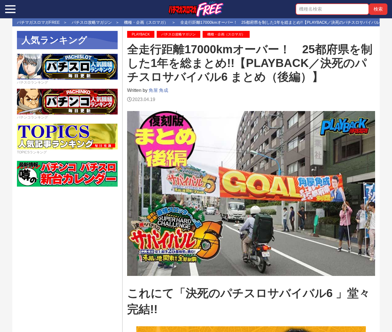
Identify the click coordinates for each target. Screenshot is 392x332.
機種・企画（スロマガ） (226, 34)
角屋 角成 (158, 90)
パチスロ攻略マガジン (178, 34)
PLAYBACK (141, 34)
